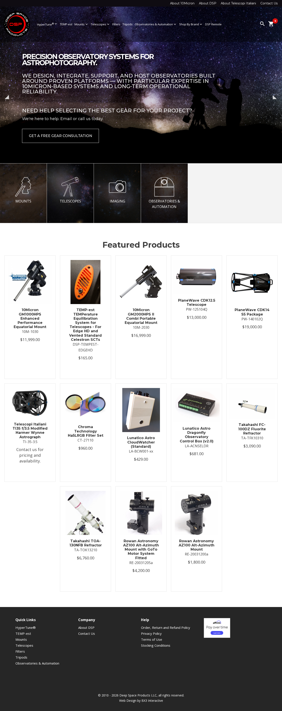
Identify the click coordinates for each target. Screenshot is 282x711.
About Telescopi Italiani (238, 3)
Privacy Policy (151, 633)
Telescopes (100, 24)
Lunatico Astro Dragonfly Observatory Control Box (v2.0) (196, 434)
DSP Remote (213, 24)
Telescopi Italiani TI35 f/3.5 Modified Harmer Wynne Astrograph (30, 430)
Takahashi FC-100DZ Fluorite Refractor (252, 429)
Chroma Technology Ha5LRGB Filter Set (85, 431)
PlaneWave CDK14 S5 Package (252, 312)
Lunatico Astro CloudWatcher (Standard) (141, 442)
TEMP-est (66, 24)
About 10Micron (182, 3)
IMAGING (117, 201)
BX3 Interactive (152, 700)
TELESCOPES (70, 201)
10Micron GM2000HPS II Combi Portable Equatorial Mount (141, 316)
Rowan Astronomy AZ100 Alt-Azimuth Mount (196, 545)
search (262, 24)
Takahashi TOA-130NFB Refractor (85, 543)
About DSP (207, 3)
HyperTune (47, 24)
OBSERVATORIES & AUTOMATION (164, 204)
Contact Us (269, 3)
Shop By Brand (191, 24)
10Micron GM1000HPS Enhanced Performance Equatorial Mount (30, 318)
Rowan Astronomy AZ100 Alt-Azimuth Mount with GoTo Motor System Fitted (141, 549)
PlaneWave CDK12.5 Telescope (196, 302)
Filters (116, 24)
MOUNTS (23, 201)
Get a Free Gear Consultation (60, 123)
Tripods (127, 24)
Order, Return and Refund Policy (165, 627)
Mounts (81, 24)
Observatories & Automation (156, 24)
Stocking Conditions (155, 645)
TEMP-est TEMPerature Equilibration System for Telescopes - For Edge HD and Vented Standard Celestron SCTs (85, 325)
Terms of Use (151, 639)
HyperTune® (25, 627)
